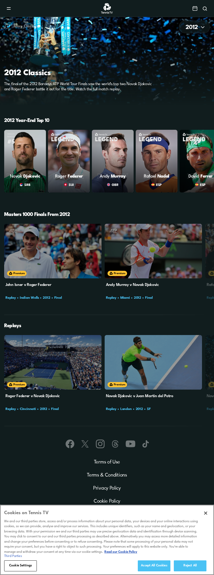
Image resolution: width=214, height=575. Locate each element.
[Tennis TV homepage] (107, 13)
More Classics (26, 26)
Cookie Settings (20, 565)
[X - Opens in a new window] (85, 444)
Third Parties (13, 556)
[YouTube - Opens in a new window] (130, 444)
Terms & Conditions (107, 475)
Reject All (190, 565)
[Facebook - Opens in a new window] (70, 444)
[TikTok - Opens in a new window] (145, 444)
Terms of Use (107, 462)
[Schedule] (195, 8)
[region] (107, 540)
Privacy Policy (107, 488)
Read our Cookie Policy (120, 552)
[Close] (205, 513)
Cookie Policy (107, 501)
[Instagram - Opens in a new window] (100, 444)
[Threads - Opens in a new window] (115, 444)
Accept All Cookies (154, 565)
